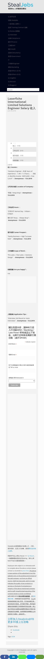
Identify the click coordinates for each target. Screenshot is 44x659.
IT (8, 60)
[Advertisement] (22, 126)
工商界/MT (11, 45)
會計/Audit (11, 49)
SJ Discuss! (12, 82)
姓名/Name (13, 344)
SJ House (31, 556)
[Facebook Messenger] (31, 657)
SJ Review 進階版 (14, 31)
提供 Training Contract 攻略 (17, 27)
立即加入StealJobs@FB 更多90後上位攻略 (21, 620)
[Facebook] (4, 657)
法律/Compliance (14, 38)
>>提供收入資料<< (14, 24)
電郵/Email (12, 355)
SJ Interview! (12, 35)
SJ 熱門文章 (12, 17)
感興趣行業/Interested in (16, 378)
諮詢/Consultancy (14, 53)
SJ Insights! (12, 78)
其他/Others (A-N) (14, 71)
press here (25, 571)
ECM (13, 637)
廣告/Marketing (13, 67)
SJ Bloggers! (12, 85)
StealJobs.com (25, 650)
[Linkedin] (13, 657)
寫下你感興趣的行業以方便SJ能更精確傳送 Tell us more (21, 366)
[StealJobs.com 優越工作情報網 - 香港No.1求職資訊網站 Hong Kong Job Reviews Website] (20, 10)
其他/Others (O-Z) (14, 74)
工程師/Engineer (14, 63)
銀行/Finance (12, 42)
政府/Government (14, 56)
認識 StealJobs (13, 20)
